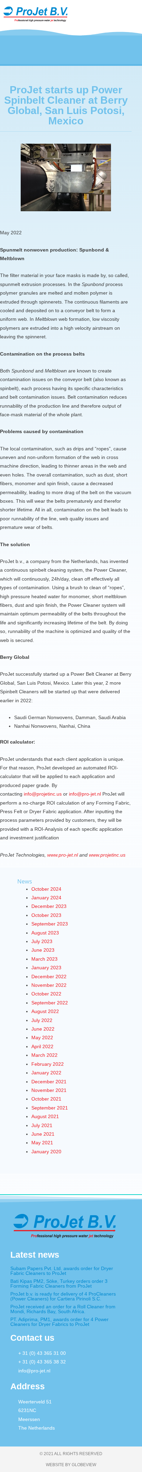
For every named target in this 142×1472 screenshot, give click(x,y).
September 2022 (49, 1002)
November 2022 (49, 985)
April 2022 (42, 1046)
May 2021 (42, 1142)
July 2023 (41, 941)
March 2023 (44, 959)
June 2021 (42, 1134)
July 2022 (41, 1020)
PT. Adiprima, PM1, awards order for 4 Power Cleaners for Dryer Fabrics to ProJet (59, 1322)
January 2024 (46, 897)
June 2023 (42, 950)
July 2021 (41, 1125)
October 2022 (46, 993)
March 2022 (44, 1055)
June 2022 (42, 1029)
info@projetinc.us (43, 794)
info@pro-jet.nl (85, 794)
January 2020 (46, 1151)
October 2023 (46, 915)
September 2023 (49, 924)
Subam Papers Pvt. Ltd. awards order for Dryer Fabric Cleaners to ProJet (61, 1271)
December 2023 (49, 906)
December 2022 (49, 976)
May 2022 (42, 1037)
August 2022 (45, 1011)
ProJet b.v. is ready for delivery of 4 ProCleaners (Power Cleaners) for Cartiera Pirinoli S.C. (63, 1296)
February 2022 (47, 1064)
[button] (97, 16)
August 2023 (45, 933)
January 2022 (46, 1072)
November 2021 (49, 1090)
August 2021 (45, 1116)
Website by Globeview (71, 1464)
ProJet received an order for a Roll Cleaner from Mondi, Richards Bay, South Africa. (62, 1309)
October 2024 (46, 889)
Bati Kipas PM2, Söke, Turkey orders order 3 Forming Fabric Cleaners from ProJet (59, 1283)
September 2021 (49, 1108)
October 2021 (46, 1099)
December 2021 (49, 1081)
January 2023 (46, 967)
